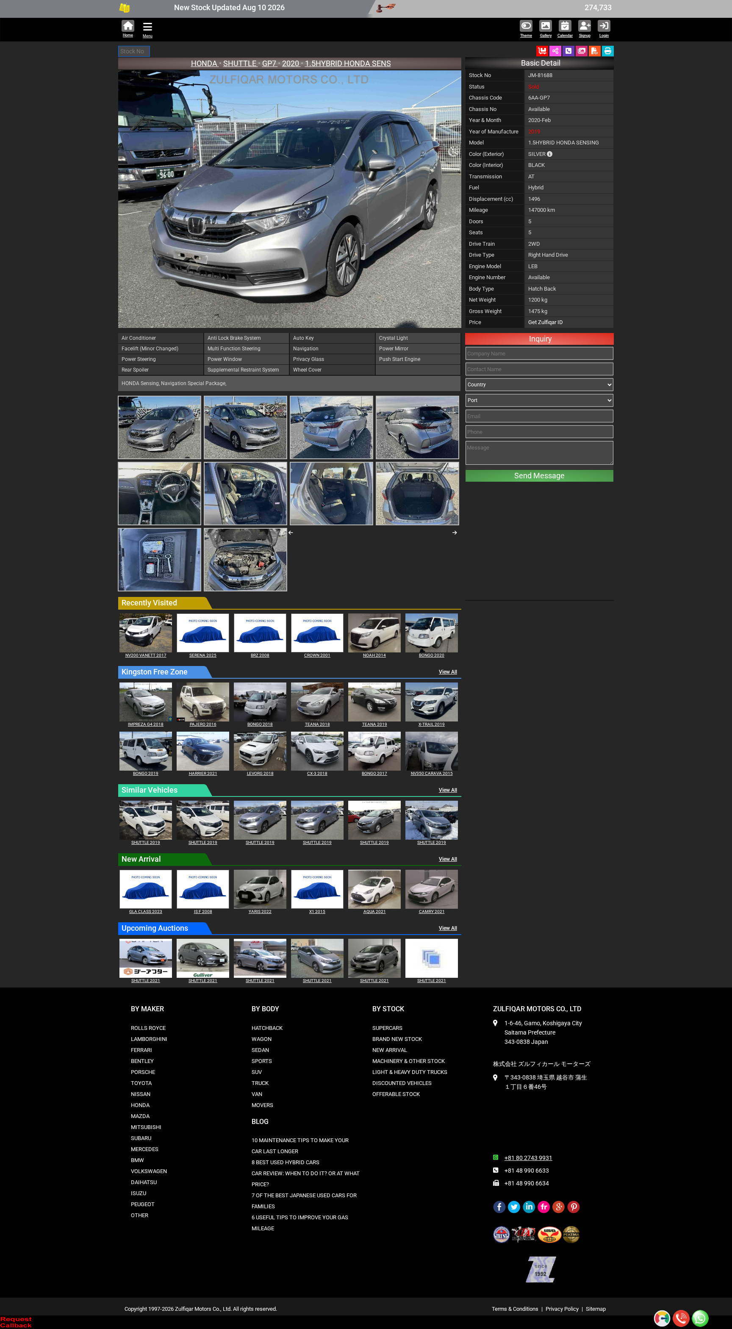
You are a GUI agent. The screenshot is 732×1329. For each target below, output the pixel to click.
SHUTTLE (240, 63)
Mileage (478, 210)
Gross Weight (485, 311)
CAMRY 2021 (432, 911)
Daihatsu (144, 1182)
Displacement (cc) (491, 199)
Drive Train (482, 244)
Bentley (142, 1061)
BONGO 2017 (374, 773)
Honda (140, 1105)
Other (139, 1215)
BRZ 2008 (260, 655)
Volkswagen (149, 1171)
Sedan (260, 1050)
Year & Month (485, 120)
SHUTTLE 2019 (145, 842)
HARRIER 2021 (203, 773)
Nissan (140, 1094)
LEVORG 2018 (260, 773)
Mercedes (144, 1149)
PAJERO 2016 (203, 724)
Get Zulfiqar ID (545, 322)
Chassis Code (485, 97)
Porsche (143, 1072)
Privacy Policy (562, 1309)
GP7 (270, 63)
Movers (262, 1105)
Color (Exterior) (486, 154)
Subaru (141, 1138)
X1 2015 (317, 911)
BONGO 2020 (431, 655)
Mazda (140, 1116)
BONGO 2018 (260, 724)
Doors (476, 221)
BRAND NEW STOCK (397, 1039)
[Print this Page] (608, 51)
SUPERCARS (387, 1028)
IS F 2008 (203, 911)
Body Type (481, 289)
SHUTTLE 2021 (145, 980)
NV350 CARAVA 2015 (432, 773)
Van (257, 1094)
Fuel (474, 187)
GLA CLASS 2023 (145, 911)
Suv (257, 1072)
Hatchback (267, 1028)
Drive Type (481, 255)
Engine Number (487, 277)
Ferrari (141, 1050)
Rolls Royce (148, 1028)
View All (448, 672)
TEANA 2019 (374, 724)
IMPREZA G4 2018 (146, 724)
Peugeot (143, 1204)
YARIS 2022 (260, 911)
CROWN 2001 (317, 655)
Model (476, 142)
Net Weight (482, 300)
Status (477, 86)
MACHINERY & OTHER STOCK (408, 1061)
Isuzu (138, 1193)
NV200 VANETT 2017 (145, 655)
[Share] (555, 51)
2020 (291, 63)
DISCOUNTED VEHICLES (402, 1083)
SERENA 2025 (202, 655)
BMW (137, 1160)
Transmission (485, 176)
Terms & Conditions (515, 1309)
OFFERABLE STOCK (396, 1094)
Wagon (262, 1039)
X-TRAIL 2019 (432, 724)
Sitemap (596, 1309)
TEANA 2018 (317, 724)
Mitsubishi (146, 1127)
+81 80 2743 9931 (528, 1157)
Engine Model (485, 266)
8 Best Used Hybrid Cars (285, 1162)
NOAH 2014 (374, 655)
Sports (262, 1061)
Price (475, 322)
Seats (476, 232)
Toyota (141, 1083)
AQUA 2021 (374, 911)
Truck (260, 1083)
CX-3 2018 (317, 773)
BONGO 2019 (145, 773)
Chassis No (482, 109)
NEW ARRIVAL (389, 1050)
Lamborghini (149, 1039)
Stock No (480, 75)
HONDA (205, 63)
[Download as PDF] (595, 51)
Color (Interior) (486, 165)
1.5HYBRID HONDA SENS (348, 63)
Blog (260, 1122)
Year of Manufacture (493, 131)
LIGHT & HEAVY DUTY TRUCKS (409, 1072)
